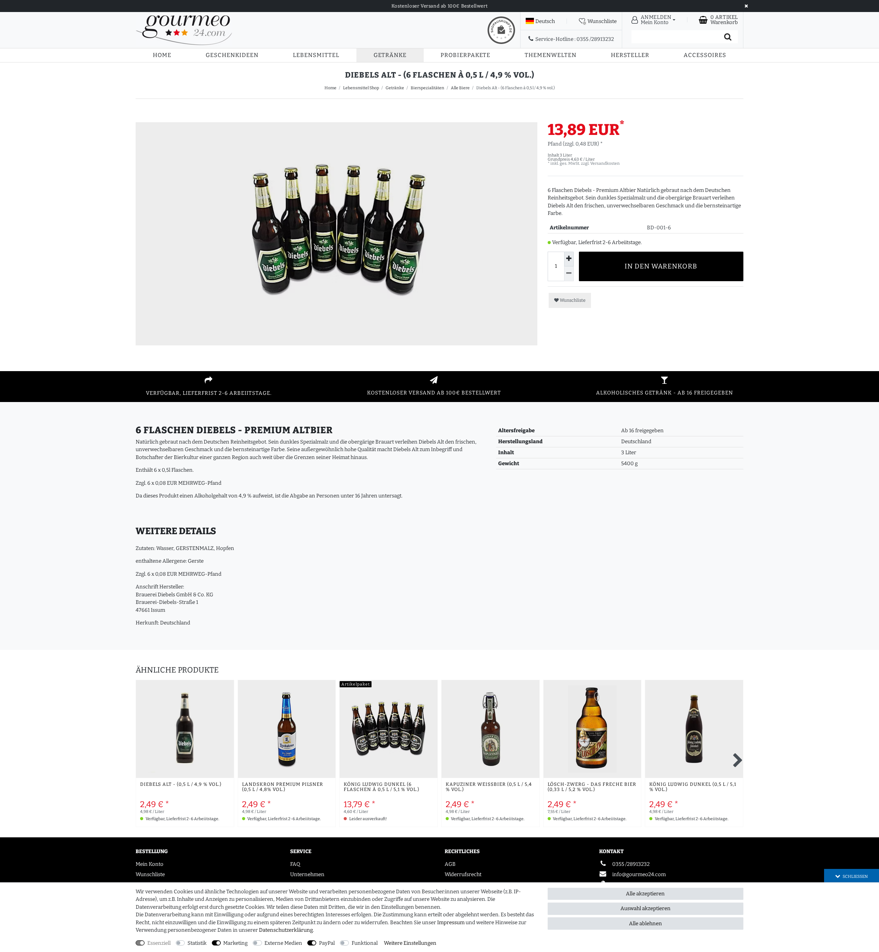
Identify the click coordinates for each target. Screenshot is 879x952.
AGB (450, 864)
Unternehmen (307, 874)
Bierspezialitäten (427, 87)
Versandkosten (605, 163)
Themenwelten (551, 55)
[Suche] (728, 36)
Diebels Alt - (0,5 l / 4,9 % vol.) (180, 784)
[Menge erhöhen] (569, 259)
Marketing (235, 943)
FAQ (295, 864)
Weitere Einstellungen (410, 943)
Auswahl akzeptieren (645, 908)
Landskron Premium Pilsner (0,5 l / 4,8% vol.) (282, 787)
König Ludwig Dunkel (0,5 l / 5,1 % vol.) (692, 787)
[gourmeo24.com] (184, 30)
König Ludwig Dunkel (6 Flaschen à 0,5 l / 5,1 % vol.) (381, 787)
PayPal (327, 943)
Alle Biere (460, 87)
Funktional (365, 943)
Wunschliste (572, 300)
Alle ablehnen (645, 923)
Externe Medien (283, 943)
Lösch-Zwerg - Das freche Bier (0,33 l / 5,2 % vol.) (592, 787)
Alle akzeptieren (645, 894)
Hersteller (630, 55)
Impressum (451, 922)
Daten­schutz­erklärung (286, 930)
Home (162, 55)
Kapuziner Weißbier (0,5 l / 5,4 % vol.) (489, 787)
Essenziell (159, 943)
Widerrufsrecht (463, 874)
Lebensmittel (316, 55)
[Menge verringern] (569, 273)
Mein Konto (149, 864)
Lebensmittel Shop (361, 87)
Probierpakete (465, 55)
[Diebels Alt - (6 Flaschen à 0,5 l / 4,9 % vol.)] (336, 323)
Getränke (390, 55)
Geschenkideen (232, 55)
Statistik (197, 943)
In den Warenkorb (661, 266)
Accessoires (705, 55)
